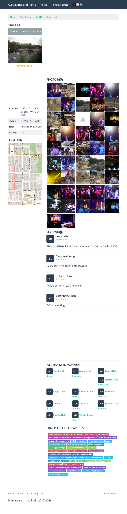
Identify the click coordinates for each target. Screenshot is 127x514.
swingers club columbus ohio (98, 461)
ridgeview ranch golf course (96, 434)
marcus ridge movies (107, 438)
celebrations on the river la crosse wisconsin (67, 444)
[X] (74, 4)
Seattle (39, 17)
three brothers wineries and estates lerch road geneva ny (72, 438)
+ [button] (12, 147)
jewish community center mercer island (65, 467)
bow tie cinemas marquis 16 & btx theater (66, 434)
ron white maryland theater (100, 441)
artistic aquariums (79, 441)
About (44, 4)
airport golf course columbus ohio (63, 457)
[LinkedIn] (81, 4)
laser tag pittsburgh (57, 448)
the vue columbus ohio (82, 454)
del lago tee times (79, 451)
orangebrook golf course (59, 464)
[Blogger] (77, 4)
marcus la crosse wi (57, 471)
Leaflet (38, 203)
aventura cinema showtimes (90, 457)
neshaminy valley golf (58, 461)
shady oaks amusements (59, 441)
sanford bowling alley (58, 474)
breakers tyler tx (96, 451)
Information (14, 31)
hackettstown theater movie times (81, 448)
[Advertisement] (25, 86)
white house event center (94, 467)
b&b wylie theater (76, 461)
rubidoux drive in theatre (59, 451)
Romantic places (60, 4)
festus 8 (108, 457)
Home (13, 17)
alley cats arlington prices (93, 471)
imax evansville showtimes (60, 454)
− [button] (12, 152)
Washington (26, 17)
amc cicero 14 (77, 464)
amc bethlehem (74, 471)
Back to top (110, 493)
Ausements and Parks (22, 4)
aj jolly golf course (95, 444)
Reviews (37, 31)
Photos (25, 31)
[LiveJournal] (84, 4)
